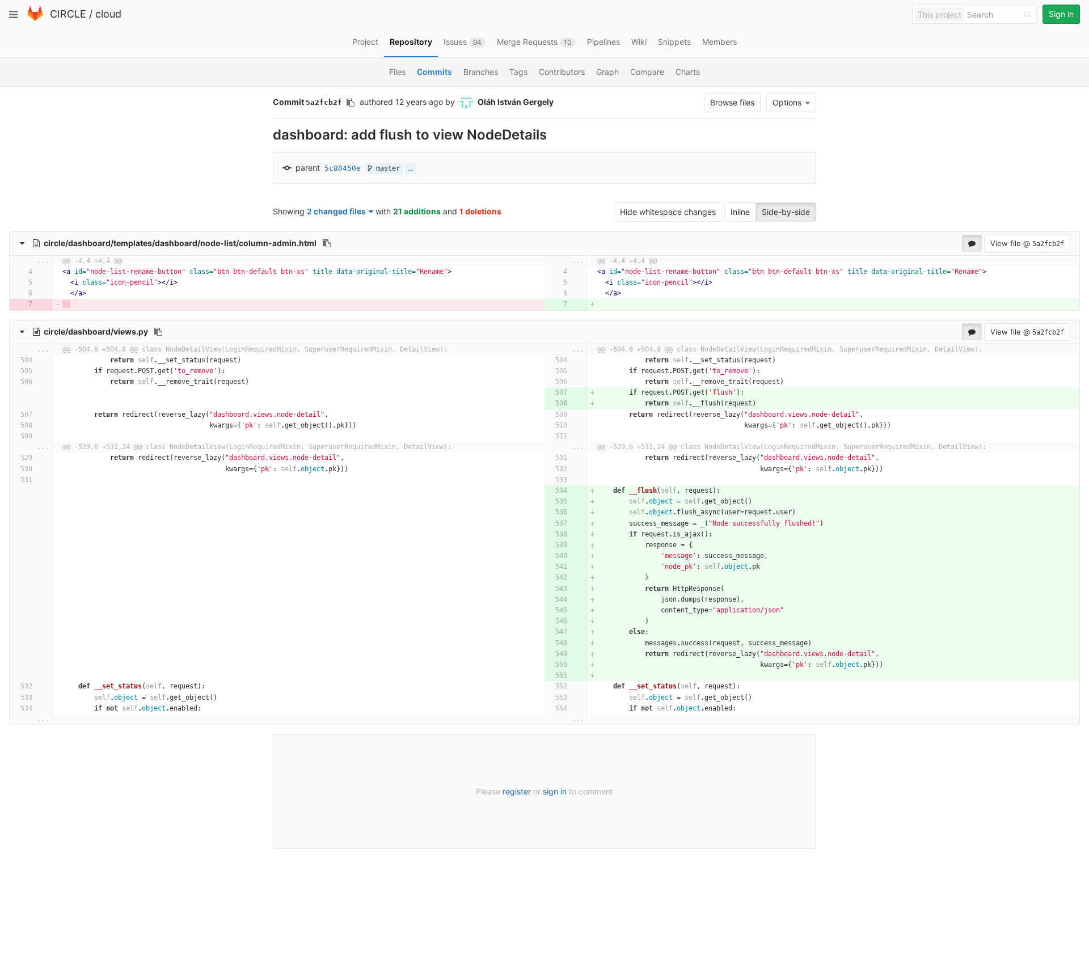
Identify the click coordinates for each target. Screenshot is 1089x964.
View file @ (1027, 243)
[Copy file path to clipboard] (327, 243)
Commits (434, 72)
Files (397, 72)
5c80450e (342, 168)
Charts (688, 72)
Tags (518, 72)
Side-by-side (786, 212)
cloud (108, 14)
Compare (647, 72)
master (386, 168)
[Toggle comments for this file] (972, 243)
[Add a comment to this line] (24, 271)
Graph (607, 72)
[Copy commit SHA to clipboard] (350, 102)
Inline (740, 212)
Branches (480, 72)
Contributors (562, 72)
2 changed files (336, 211)
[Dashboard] (35, 18)
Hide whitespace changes (668, 212)
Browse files (732, 102)
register (517, 791)
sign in (555, 791)
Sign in (1061, 14)
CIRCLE (68, 14)
